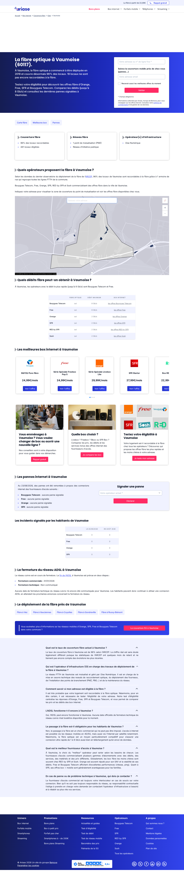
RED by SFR (120, 838)
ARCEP (88, 176)
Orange (118, 843)
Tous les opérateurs (124, 853)
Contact (149, 828)
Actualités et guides (90, 823)
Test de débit (87, 833)
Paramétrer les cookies (28, 865)
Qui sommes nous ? (155, 823)
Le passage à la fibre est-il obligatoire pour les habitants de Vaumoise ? (85, 726)
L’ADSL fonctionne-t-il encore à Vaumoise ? (69, 710)
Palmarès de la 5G (90, 848)
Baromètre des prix (90, 843)
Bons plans (49, 823)
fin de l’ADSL (65, 575)
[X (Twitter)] (140, 864)
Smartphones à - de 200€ (56, 838)
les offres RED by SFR (120, 329)
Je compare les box (92, 455)
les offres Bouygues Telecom (119, 303)
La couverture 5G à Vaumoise (144, 628)
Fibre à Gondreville (87, 612)
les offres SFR (119, 323)
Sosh (117, 848)
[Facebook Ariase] (146, 864)
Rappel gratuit (39, 459)
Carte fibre (22, 122)
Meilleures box (40, 122)
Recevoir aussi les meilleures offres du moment (141, 83)
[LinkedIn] (158, 864)
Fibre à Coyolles (64, 612)
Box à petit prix (51, 828)
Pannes (56, 122)
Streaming (22, 838)
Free (117, 828)
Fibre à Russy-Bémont (112, 612)
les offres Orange (120, 316)
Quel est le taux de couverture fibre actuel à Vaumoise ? (76, 647)
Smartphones (23, 833)
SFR (116, 833)
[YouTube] (152, 864)
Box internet (23, 823)
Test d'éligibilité (88, 828)
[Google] (134, 864)
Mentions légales (154, 833)
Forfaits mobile (24, 828)
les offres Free (119, 310)
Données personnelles (156, 838)
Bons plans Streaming (54, 843)
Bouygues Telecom (124, 823)
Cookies (150, 843)
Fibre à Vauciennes (42, 612)
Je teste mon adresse (144, 458)
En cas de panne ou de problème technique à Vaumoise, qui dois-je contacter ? (89, 776)
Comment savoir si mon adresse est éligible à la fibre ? (76, 689)
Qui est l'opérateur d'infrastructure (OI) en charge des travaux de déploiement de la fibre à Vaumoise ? (90, 668)
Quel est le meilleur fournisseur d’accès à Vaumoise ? (75, 748)
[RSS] (164, 864)
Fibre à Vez (22, 612)
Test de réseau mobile (91, 838)
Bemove (53, 862)
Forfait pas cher (51, 833)
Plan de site (151, 848)
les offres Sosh (120, 336)
